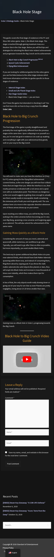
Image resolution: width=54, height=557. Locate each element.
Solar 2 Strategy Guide (10, 21)
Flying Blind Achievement (18, 66)
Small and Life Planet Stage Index (22, 91)
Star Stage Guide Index (18, 94)
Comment (9, 398)
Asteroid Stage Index (17, 87)
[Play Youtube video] (27, 359)
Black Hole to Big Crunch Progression (26, 60)
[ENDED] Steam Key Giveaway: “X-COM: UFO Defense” (24, 503)
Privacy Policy (8, 548)
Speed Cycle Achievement (19, 63)
